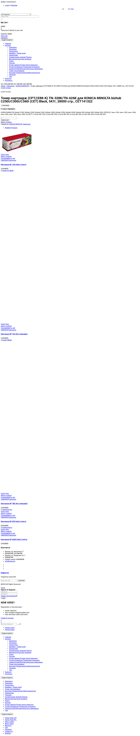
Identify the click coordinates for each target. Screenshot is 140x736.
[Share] (133, 2)
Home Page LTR (11, 718)
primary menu (10, 628)
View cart (4, 36)
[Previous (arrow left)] (3, 368)
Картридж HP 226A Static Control (14, 539)
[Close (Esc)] (137, 2)
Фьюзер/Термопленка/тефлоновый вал (24, 666)
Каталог (8, 639)
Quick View (5, 155)
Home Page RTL (11, 720)
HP (7, 160)
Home (3, 86)
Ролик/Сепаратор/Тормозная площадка (24, 660)
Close (3, 588)
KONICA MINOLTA (22, 86)
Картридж (10, 86)
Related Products (11, 128)
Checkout (4, 38)
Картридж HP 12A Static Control (13, 165)
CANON (3, 160)
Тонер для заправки (16, 664)
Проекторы (13, 645)
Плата (11, 654)
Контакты (8, 674)
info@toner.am (10, 561)
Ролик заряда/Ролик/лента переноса (23, 658)
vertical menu (9, 630)
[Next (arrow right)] (136, 368)
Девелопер (13, 649)
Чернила (12, 668)
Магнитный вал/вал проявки (20, 653)
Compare (4, 158)
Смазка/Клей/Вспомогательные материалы (26, 662)
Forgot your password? (9, 596)
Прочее (12, 656)
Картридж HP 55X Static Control (13, 521)
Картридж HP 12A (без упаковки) (14, 334)
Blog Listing (9, 724)
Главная (8, 637)
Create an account (7, 618)
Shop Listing (9, 722)
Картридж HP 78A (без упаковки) (14, 504)
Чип (10, 670)
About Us (8, 726)
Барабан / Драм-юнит (17, 647)
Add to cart (5, 120)
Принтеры (13, 643)
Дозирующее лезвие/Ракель (20, 651)
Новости (5, 573)
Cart (6, 728)
